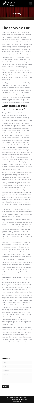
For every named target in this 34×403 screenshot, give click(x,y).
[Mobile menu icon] (30, 4)
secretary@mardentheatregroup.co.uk (17, 399)
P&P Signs (19, 401)
